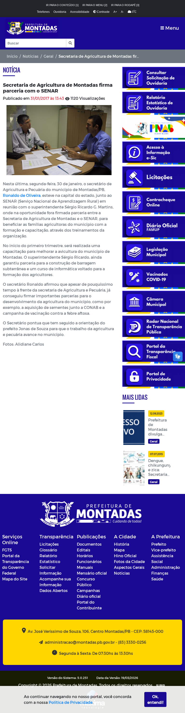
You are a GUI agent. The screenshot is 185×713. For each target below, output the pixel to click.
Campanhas (88, 590)
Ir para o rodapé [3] (125, 5)
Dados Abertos (54, 590)
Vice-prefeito (163, 550)
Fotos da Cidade (129, 561)
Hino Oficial (125, 555)
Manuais (85, 567)
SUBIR (160, 685)
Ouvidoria (59, 12)
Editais (83, 550)
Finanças (159, 573)
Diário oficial (89, 596)
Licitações (49, 544)
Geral (48, 56)
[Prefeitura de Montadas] (32, 28)
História (121, 544)
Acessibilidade (79, 12)
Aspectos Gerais (129, 567)
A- (122, 12)
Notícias (31, 56)
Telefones (43, 12)
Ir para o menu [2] (94, 5)
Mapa (119, 550)
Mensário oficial (92, 573)
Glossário (48, 550)
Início (12, 56)
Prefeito (158, 544)
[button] (70, 43)
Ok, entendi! (155, 699)
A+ (115, 12)
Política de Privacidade (70, 702)
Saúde (157, 579)
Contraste (103, 12)
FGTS (7, 550)
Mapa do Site (14, 579)
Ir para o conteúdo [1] (62, 5)
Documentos (89, 544)
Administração (165, 567)
